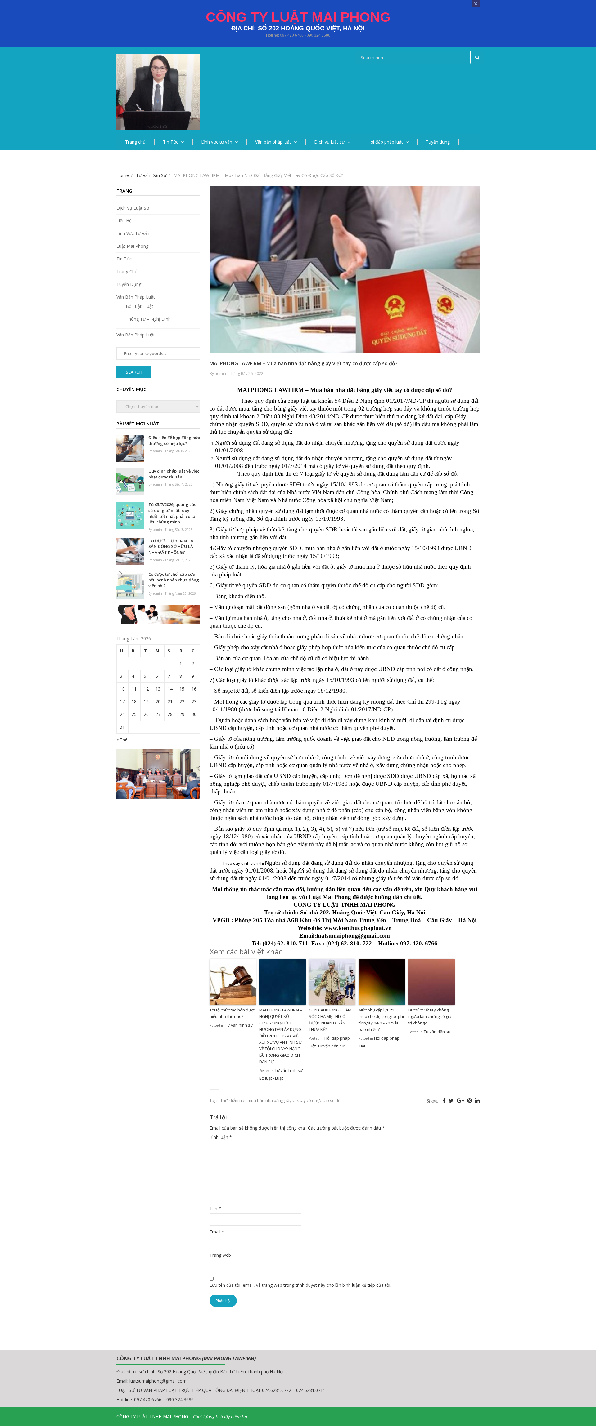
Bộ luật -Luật (139, 306)
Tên (215, 1208)
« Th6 (122, 740)
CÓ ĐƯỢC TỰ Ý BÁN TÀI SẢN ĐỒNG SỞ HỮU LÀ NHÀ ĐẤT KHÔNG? (171, 546)
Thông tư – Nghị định (148, 319)
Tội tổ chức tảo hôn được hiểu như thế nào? (232, 1013)
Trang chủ (135, 142)
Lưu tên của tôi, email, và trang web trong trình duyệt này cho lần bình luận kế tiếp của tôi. (300, 1285)
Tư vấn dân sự (331, 1046)
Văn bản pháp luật (273, 142)
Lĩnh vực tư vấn (216, 142)
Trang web (220, 1255)
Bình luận (221, 1137)
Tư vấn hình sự (239, 1025)
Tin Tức (170, 142)
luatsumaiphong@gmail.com (158, 1381)
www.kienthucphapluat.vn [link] (358, 928)
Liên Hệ (124, 221)
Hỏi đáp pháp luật (385, 142)
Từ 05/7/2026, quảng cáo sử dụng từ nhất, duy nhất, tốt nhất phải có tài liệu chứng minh (172, 513)
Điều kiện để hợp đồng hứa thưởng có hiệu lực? (174, 440)
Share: (432, 1101)
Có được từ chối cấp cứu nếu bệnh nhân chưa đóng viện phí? (173, 580)
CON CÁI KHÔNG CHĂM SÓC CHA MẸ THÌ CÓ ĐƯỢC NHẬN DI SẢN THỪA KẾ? (330, 1019)
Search (134, 372)
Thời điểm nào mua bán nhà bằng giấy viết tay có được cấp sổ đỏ (280, 1100)
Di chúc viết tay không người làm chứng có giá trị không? (429, 1016)
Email (217, 1232)
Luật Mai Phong (132, 246)
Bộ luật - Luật (271, 1078)
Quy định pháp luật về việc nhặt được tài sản (173, 474)
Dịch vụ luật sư (329, 142)
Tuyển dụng (438, 142)
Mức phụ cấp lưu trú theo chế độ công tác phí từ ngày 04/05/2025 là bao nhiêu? (381, 1019)
